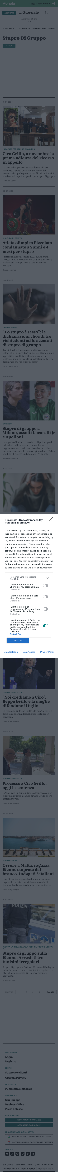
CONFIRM (18, 640)
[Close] (52, 520)
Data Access (29, 652)
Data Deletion (11, 652)
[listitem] (29, 578)
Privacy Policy (47, 652)
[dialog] (29, 586)
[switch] (45, 585)
